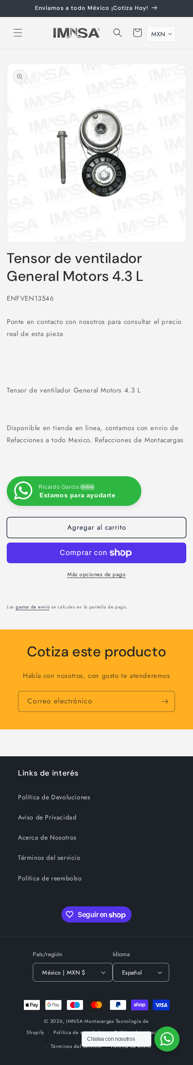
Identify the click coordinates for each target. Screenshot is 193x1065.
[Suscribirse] (165, 701)
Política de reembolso (50, 878)
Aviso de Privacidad (47, 817)
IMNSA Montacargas (90, 1021)
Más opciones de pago (96, 574)
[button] (18, 33)
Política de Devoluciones (54, 797)
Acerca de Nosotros (47, 837)
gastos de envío (33, 607)
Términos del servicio (49, 857)
